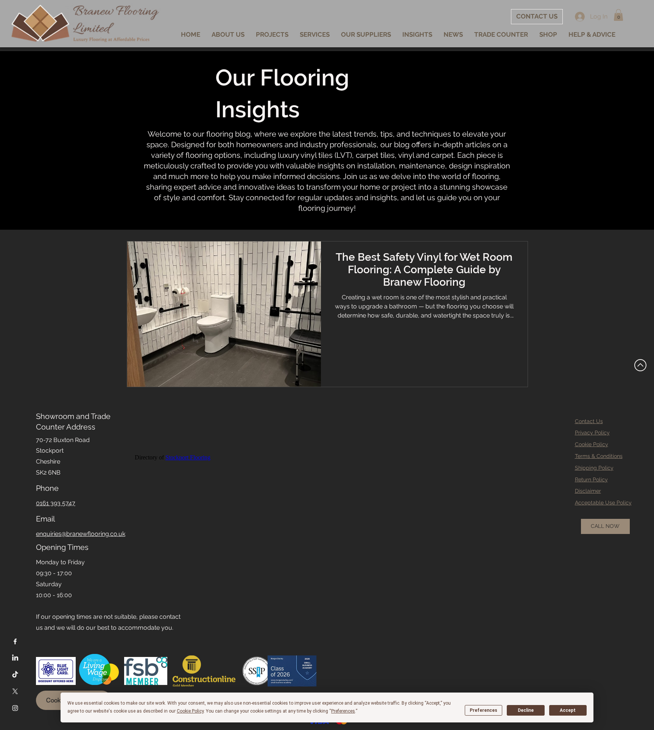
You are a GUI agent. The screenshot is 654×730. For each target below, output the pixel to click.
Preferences (483, 710)
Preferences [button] (343, 711)
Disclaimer (588, 491)
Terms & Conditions (599, 456)
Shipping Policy (594, 468)
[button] (618, 15)
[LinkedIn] (15, 658)
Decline (526, 710)
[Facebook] (15, 641)
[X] (15, 691)
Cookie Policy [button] (190, 711)
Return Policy (591, 479)
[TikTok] (15, 675)
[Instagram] (15, 708)
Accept (568, 710)
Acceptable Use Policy (603, 503)
